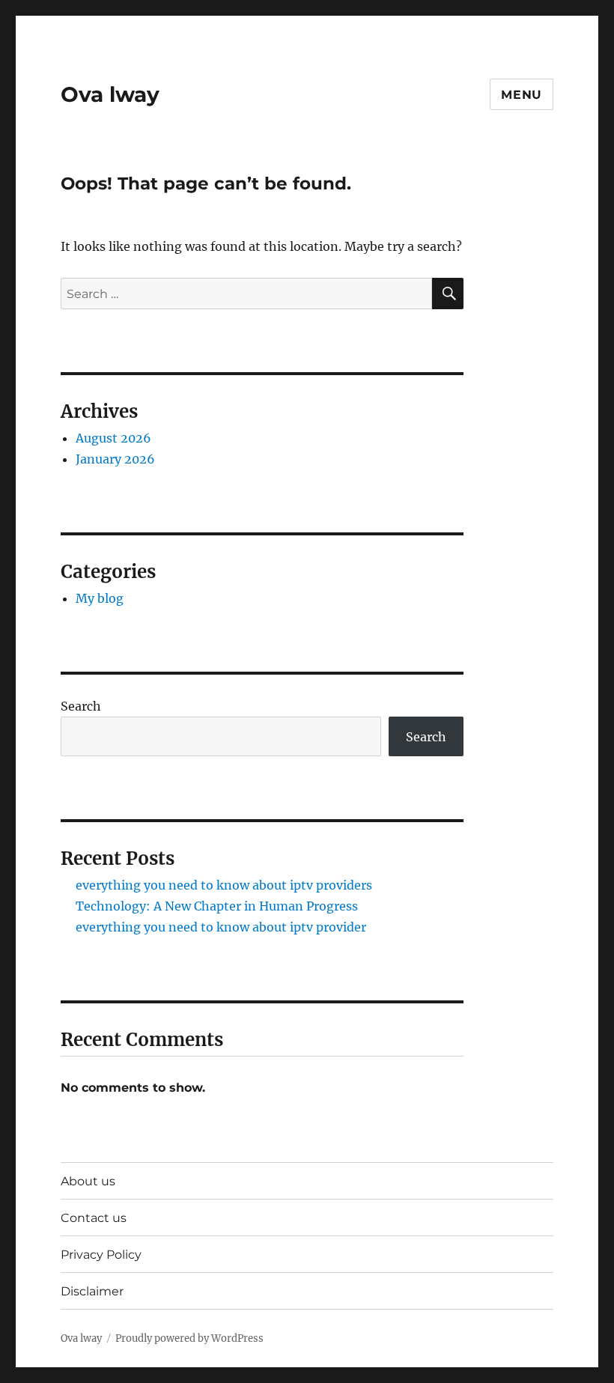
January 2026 (115, 459)
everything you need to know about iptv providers (224, 885)
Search (81, 706)
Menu (521, 95)
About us (88, 1181)
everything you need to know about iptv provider (221, 927)
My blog (100, 598)
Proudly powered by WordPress (189, 1338)
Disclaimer (92, 1291)
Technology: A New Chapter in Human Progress (217, 906)
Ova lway (110, 94)
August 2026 (113, 438)
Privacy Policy (101, 1254)
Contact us (94, 1218)
